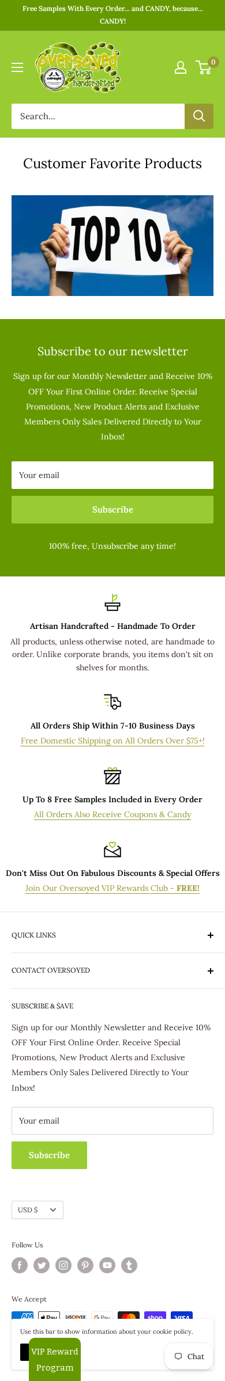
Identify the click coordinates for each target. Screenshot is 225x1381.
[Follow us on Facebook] (20, 1265)
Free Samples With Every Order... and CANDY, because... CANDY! (112, 14)
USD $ (28, 1209)
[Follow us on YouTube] (107, 1265)
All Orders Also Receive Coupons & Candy (112, 814)
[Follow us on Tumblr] (129, 1265)
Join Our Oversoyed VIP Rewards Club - (112, 888)
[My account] (180, 67)
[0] (204, 67)
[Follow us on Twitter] (41, 1265)
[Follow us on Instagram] (63, 1265)
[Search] (199, 116)
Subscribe (112, 509)
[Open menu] (17, 67)
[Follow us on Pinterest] (85, 1265)
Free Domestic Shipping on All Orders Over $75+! (113, 740)
